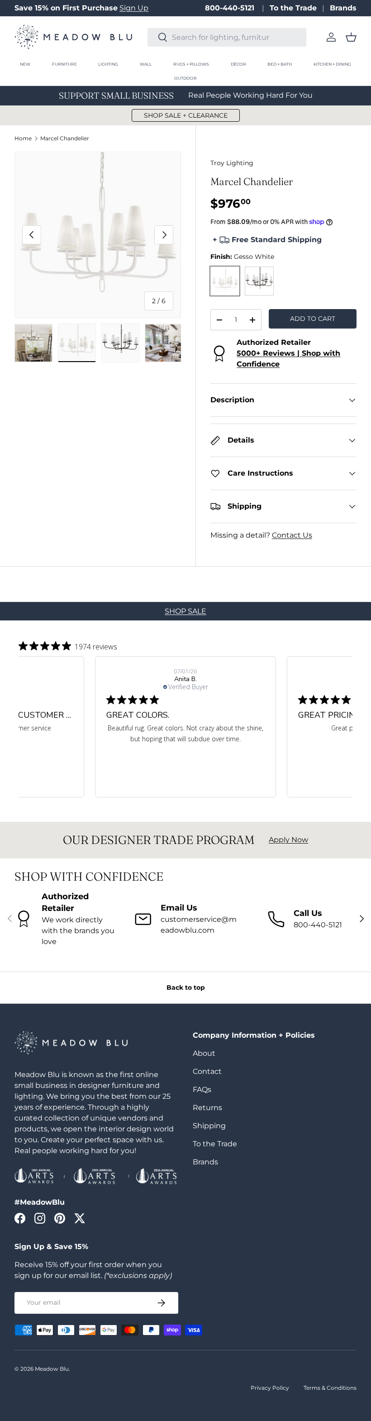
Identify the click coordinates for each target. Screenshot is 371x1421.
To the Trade (293, 8)
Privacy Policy (270, 1387)
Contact (207, 1071)
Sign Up (133, 8)
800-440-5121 (231, 8)
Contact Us (292, 535)
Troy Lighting (231, 163)
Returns (207, 1107)
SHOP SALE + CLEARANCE (186, 115)
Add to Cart (312, 319)
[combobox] (226, 37)
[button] (351, 37)
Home (23, 138)
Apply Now (288, 839)
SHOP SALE (185, 611)
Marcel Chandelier (64, 138)
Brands (343, 8)
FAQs (202, 1089)
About (204, 1053)
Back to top (185, 987)
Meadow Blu (52, 1368)
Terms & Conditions (330, 1387)
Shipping (209, 1125)
